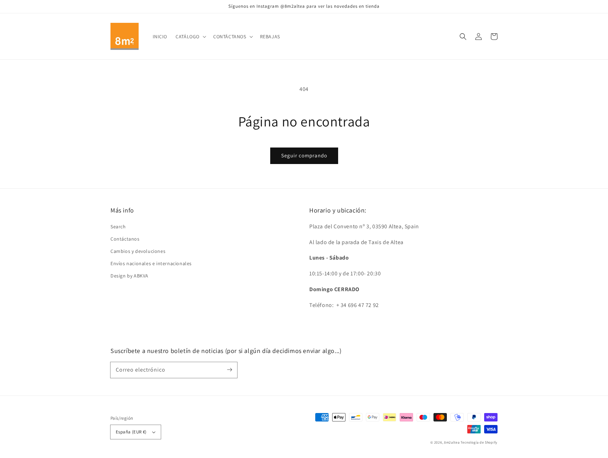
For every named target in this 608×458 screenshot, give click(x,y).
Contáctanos (125, 239)
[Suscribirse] (229, 370)
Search (118, 226)
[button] (463, 36)
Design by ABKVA (129, 276)
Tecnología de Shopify (479, 442)
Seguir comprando (304, 155)
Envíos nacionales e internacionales (151, 263)
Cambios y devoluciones (137, 251)
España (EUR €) (131, 432)
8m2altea (452, 442)
